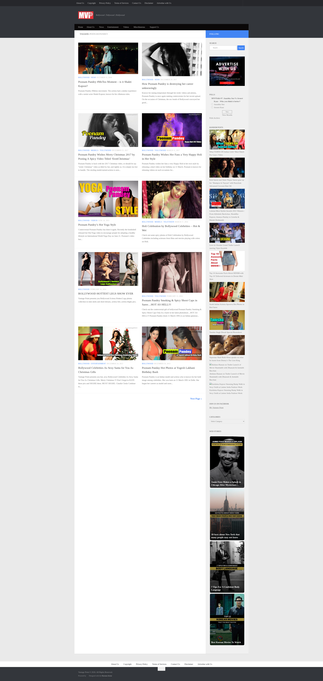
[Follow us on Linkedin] (240, 34)
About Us (80, 3)
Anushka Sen (219, 104)
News (101, 27)
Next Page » (196, 398)
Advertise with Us (164, 3)
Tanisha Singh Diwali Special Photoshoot (225, 332)
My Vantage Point (216, 408)
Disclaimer (149, 3)
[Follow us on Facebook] (233, 34)
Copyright (92, 3)
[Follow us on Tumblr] (237, 34)
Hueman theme (107, 676)
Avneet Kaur (219, 107)
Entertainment (112, 27)
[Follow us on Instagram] (223, 34)
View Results (227, 115)
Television (169, 222)
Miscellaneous (139, 27)
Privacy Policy (105, 3)
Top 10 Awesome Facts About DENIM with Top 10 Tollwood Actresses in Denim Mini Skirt (226, 276)
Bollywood (83, 77)
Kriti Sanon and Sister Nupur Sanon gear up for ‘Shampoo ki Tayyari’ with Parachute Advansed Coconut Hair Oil (226, 183)
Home (80, 27)
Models (94, 150)
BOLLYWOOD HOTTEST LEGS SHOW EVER (105, 293)
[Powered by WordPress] (87, 676)
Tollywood (105, 150)
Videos (126, 27)
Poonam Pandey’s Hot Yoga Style (97, 224)
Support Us (154, 27)
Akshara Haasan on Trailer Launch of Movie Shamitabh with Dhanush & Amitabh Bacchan (227, 377)
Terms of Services (121, 3)
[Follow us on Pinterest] (230, 34)
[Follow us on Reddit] (243, 34)
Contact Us (136, 3)
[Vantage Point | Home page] (85, 15)
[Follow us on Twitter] (226, 34)
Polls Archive (214, 118)
